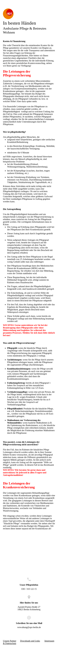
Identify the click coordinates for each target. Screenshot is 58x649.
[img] (29, 13)
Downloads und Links (30, 641)
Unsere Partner (9, 641)
